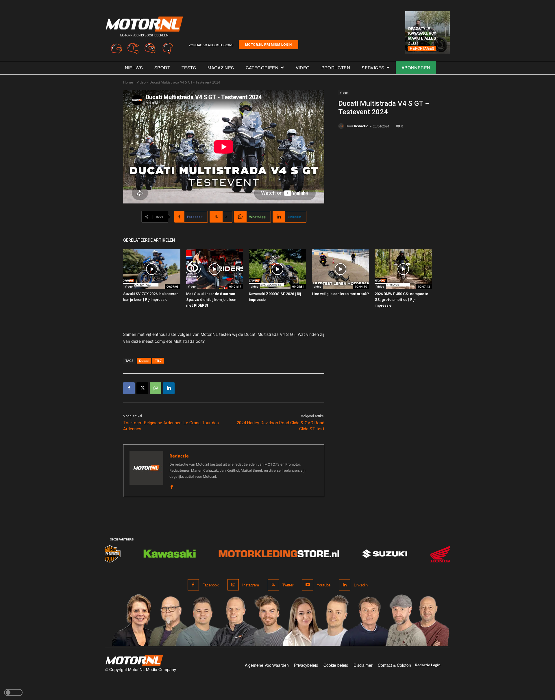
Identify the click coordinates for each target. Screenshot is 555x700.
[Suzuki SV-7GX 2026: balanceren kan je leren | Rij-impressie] (151, 269)
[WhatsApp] (155, 388)
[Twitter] (273, 584)
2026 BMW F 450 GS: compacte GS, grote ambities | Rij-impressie (401, 300)
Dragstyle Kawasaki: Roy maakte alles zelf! (422, 36)
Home (128, 82)
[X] (142, 388)
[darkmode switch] (13, 692)
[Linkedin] (169, 388)
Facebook (210, 585)
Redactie (361, 126)
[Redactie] (342, 126)
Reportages (422, 48)
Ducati (144, 360)
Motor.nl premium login (268, 44)
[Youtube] (307, 584)
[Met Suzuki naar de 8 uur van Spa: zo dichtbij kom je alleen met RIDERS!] (214, 269)
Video (141, 82)
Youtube (323, 585)
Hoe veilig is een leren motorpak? (340, 294)
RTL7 (158, 360)
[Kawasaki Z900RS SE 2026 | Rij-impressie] (277, 269)
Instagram (250, 585)
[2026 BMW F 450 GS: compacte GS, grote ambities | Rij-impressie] (403, 269)
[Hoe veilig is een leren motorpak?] (340, 269)
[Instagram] (233, 584)
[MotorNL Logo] (134, 660)
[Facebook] (129, 388)
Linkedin (361, 585)
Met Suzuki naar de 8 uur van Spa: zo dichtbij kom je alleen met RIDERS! (211, 300)
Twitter (287, 585)
